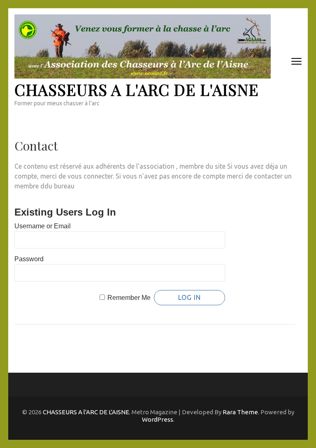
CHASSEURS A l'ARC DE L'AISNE (136, 89)
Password (29, 258)
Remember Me (129, 297)
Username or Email (42, 226)
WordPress (157, 419)
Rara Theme (240, 412)
